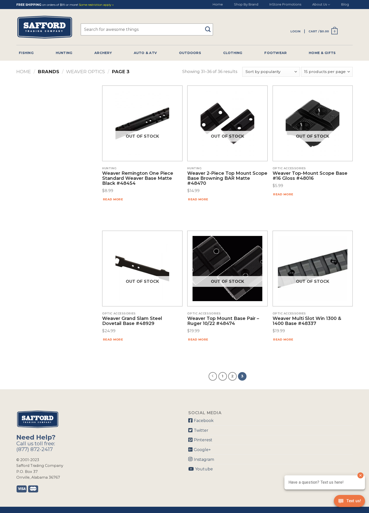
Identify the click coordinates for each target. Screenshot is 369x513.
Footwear (275, 53)
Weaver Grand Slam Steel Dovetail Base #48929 (132, 321)
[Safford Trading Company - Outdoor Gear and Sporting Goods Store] (44, 27)
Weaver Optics (85, 71)
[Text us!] (349, 502)
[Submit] (209, 27)
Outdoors (190, 53)
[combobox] (147, 29)
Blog (345, 4)
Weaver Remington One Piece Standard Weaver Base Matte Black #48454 (137, 178)
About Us (319, 4)
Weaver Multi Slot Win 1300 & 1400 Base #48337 (307, 321)
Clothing (232, 53)
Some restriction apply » (96, 5)
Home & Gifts (322, 53)
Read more (113, 199)
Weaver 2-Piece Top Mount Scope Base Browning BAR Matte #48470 (227, 178)
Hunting (64, 53)
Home (218, 4)
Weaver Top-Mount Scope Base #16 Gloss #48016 (310, 176)
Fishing (26, 53)
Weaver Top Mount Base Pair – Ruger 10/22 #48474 (223, 321)
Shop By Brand (246, 4)
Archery (103, 53)
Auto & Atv (145, 53)
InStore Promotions (285, 4)
